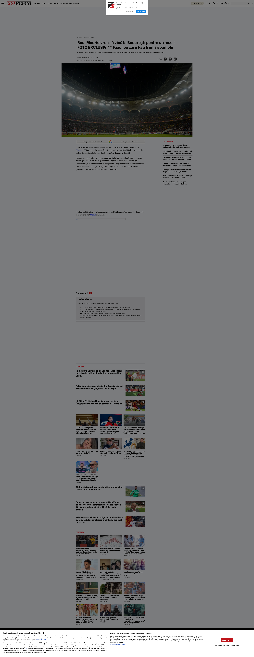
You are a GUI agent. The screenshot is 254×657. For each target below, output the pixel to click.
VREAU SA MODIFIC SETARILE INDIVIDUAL (226, 645)
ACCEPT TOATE (226, 640)
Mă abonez (141, 12)
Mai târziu (129, 12)
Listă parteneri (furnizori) (117, 644)
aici (26, 648)
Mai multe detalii (41, 640)
